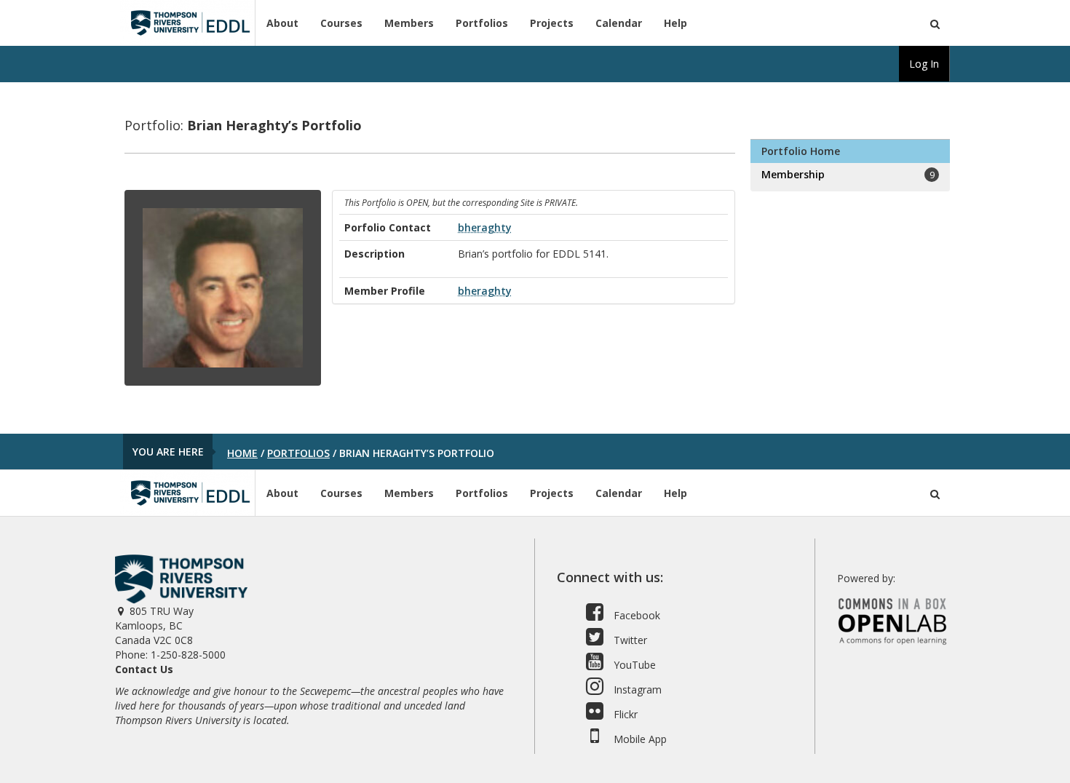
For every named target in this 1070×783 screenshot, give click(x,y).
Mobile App (639, 739)
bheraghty (485, 227)
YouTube (633, 665)
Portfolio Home (800, 151)
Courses (341, 23)
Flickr (624, 714)
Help (675, 23)
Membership (847, 174)
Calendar (618, 23)
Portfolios (482, 23)
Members (409, 23)
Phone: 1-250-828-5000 (170, 654)
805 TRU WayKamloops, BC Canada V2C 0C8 (154, 625)
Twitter (629, 640)
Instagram (636, 689)
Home (242, 453)
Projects (552, 23)
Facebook (635, 615)
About (282, 23)
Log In (924, 64)
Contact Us (144, 669)
